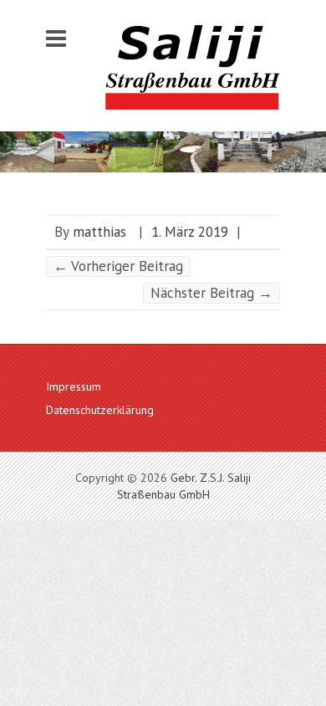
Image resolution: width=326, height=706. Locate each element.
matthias (99, 232)
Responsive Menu (56, 38)
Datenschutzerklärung (100, 409)
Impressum (73, 386)
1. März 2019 (189, 232)
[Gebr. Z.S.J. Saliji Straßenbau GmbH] (192, 68)
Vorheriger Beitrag (118, 266)
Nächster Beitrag (211, 293)
